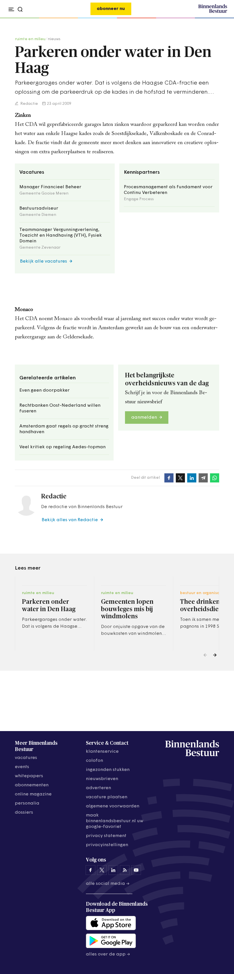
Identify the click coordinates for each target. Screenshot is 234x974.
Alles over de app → (108, 954)
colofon (94, 760)
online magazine (33, 794)
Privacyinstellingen (107, 845)
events (22, 767)
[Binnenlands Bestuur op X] (101, 870)
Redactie (28, 104)
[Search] (221, 18)
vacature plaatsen (106, 797)
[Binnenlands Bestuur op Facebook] (90, 870)
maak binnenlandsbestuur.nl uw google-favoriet (114, 821)
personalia (27, 803)
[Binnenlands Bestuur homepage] (212, 12)
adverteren (98, 788)
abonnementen (32, 785)
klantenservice (102, 751)
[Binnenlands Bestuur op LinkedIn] (113, 870)
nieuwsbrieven (102, 779)
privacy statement (106, 836)
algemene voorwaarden (112, 806)
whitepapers (29, 776)
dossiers (24, 812)
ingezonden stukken (108, 770)
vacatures (26, 758)
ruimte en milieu (30, 39)
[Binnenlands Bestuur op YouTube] (136, 870)
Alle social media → (108, 883)
